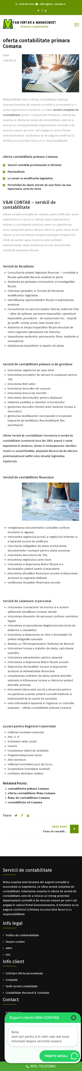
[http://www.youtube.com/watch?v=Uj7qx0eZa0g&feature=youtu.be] (46, 10)
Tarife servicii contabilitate (22, 986)
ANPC (9, 948)
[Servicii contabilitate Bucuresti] (29, 24)
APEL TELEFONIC (43, 1066)
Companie (12, 980)
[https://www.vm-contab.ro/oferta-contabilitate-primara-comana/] (27, 815)
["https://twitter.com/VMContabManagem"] (38, 10)
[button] (73, 1017)
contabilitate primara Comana (28, 788)
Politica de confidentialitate (22, 935)
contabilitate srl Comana (25, 802)
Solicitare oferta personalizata (24, 973)
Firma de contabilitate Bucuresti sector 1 (61, 829)
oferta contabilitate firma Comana (31, 793)
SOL (8, 954)
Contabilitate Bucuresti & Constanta (27, 992)
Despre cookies (15, 941)
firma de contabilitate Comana (29, 798)
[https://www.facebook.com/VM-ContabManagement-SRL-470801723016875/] (42, 10)
